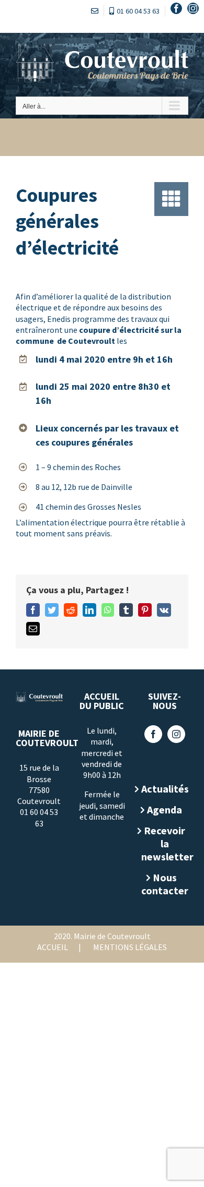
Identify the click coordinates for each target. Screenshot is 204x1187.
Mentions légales (130, 947)
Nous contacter (164, 884)
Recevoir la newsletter (164, 843)
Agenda (164, 809)
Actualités (164, 788)
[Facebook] (153, 734)
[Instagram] (176, 734)
